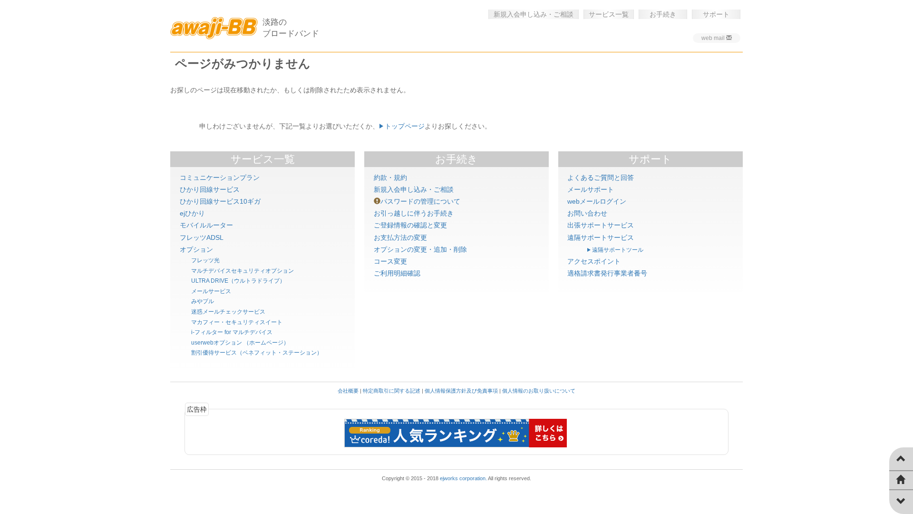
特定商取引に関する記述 (391, 391)
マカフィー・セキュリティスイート (236, 322)
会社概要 (348, 391)
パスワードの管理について (420, 201)
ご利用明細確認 (397, 273)
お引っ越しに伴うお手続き (414, 213)
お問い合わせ (587, 213)
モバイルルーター (206, 225)
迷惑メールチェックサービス (228, 311)
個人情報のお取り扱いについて (538, 391)
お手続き (663, 14)
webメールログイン (596, 201)
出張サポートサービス (600, 225)
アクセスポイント (594, 261)
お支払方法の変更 (400, 237)
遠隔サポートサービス (600, 237)
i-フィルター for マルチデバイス (231, 332)
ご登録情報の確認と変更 (410, 225)
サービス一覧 (609, 14)
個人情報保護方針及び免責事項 (461, 391)
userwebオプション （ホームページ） (240, 342)
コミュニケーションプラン (220, 177)
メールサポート (590, 189)
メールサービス (211, 291)
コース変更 (390, 261)
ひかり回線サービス (210, 189)
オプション (196, 249)
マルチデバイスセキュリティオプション (242, 270)
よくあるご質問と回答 (600, 177)
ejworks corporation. (463, 478)
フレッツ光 (205, 260)
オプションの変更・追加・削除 (420, 249)
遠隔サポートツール (617, 250)
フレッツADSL (201, 237)
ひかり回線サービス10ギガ (220, 201)
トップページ (405, 126)
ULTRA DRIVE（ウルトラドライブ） (238, 280)
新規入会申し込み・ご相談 (533, 14)
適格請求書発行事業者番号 (607, 273)
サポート (716, 14)
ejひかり (192, 213)
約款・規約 (390, 177)
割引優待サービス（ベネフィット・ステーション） (256, 352)
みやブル (202, 301)
